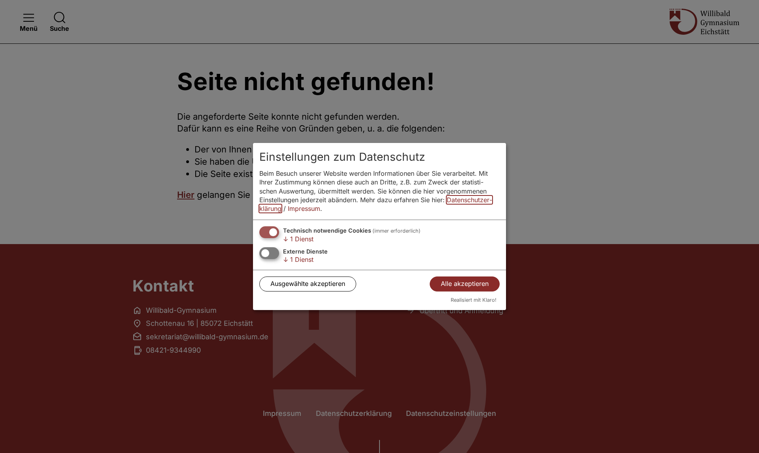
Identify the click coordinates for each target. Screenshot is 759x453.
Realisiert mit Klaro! (474, 300)
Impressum (304, 209)
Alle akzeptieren (465, 284)
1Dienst (298, 239)
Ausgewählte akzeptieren (307, 284)
